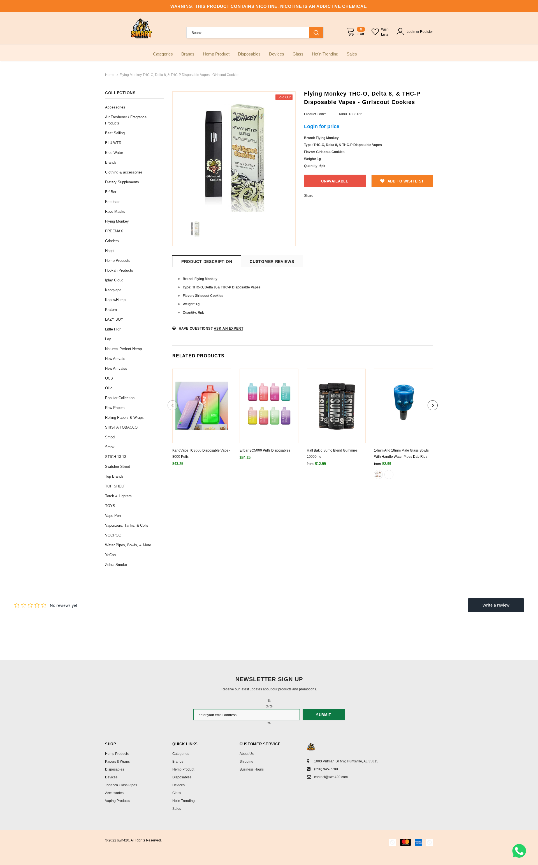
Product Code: (315, 114)
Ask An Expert (229, 328)
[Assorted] (378, 474)
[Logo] (141, 28)
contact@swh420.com (331, 777)
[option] (234, 153)
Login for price (321, 126)
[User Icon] (400, 31)
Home (109, 75)
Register (426, 32)
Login (411, 32)
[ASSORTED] (389, 474)
